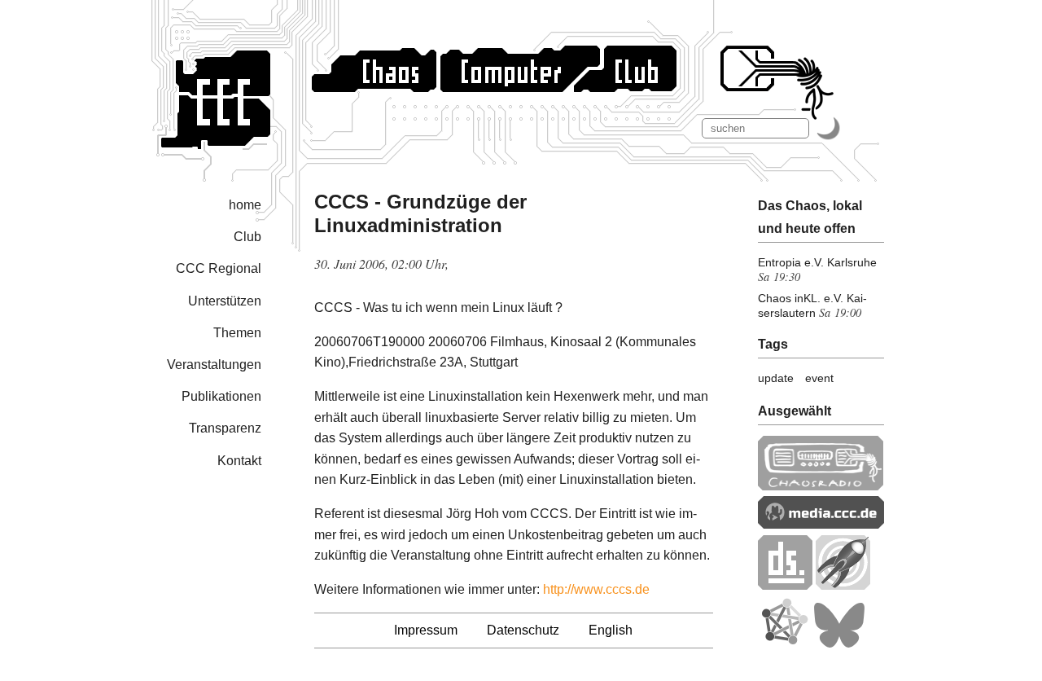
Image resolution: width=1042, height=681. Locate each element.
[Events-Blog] (843, 585)
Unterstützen (224, 301)
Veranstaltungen (214, 364)
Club (247, 237)
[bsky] (839, 644)
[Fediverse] (784, 644)
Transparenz (225, 428)
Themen (237, 333)
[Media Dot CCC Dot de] (821, 524)
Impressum (426, 630)
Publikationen (221, 396)
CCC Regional (218, 268)
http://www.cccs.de (596, 589)
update (776, 377)
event (819, 377)
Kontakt (239, 461)
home (245, 205)
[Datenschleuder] (785, 585)
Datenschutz (523, 630)
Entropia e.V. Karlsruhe (817, 262)
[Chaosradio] (821, 486)
